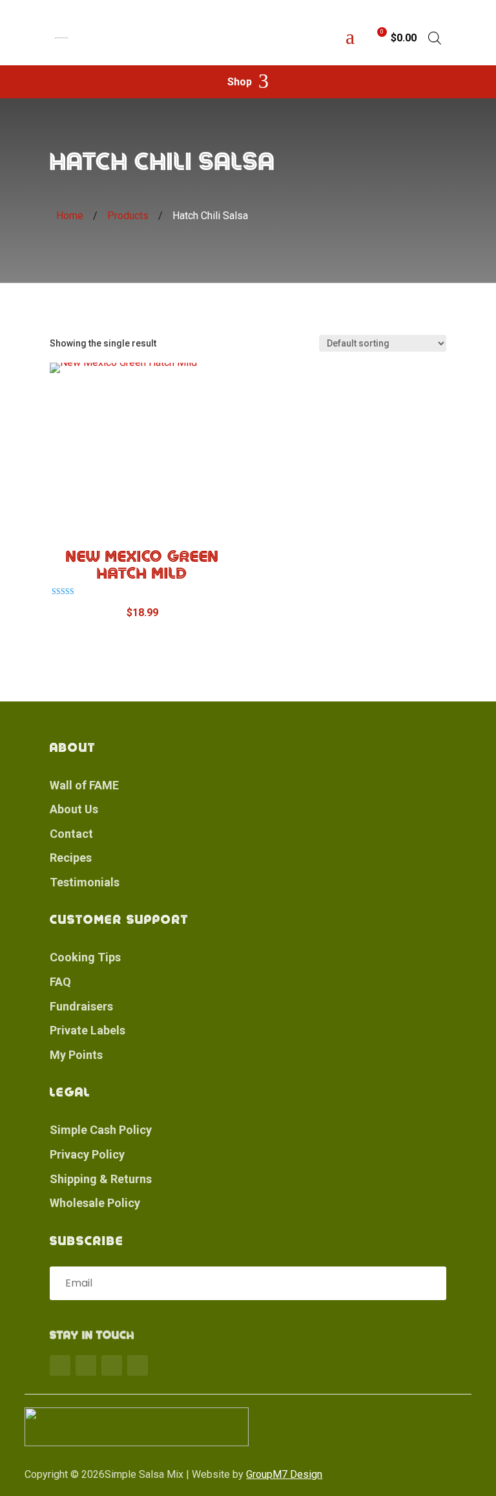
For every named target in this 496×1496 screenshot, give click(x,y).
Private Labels (87, 1030)
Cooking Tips (85, 957)
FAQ (60, 981)
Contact (71, 833)
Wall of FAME (84, 785)
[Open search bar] (434, 38)
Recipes (71, 857)
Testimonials (84, 882)
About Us (74, 809)
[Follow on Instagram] (111, 1365)
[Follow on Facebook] (60, 1365)
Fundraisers (81, 1006)
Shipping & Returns (101, 1179)
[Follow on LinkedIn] (137, 1365)
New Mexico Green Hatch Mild (142, 565)
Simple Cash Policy (101, 1130)
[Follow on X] (86, 1365)
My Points (76, 1055)
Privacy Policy (87, 1154)
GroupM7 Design (284, 1474)
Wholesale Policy (95, 1203)
